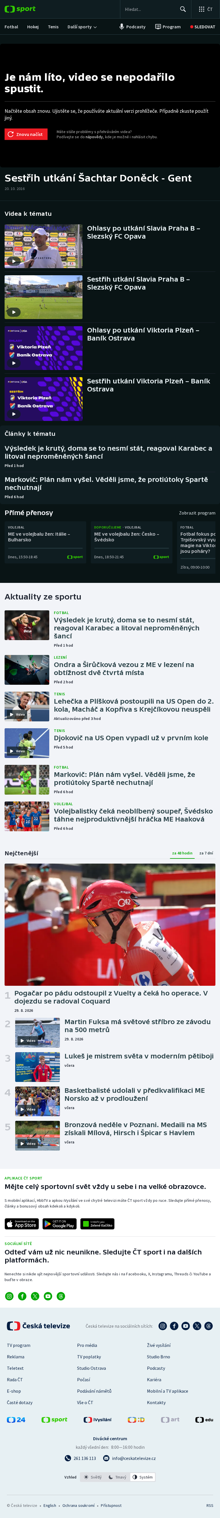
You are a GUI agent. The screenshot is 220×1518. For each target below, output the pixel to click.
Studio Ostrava (91, 1368)
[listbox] (118, 1477)
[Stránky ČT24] (16, 1421)
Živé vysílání (158, 1345)
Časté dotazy (19, 1402)
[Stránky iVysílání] (98, 1421)
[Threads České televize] (208, 1326)
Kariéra (154, 1379)
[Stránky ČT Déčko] (136, 1421)
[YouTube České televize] (185, 1326)
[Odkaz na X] (35, 1296)
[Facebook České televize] (174, 1326)
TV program (18, 1345)
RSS (210, 1505)
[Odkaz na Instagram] (9, 1296)
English (50, 1505)
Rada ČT (15, 1379)
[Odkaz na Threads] (61, 1296)
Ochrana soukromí (78, 1505)
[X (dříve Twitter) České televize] (197, 1326)
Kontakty (156, 1402)
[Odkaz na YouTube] (48, 1296)
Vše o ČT (85, 1402)
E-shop (14, 1391)
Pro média (87, 1345)
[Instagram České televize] (162, 1326)
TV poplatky (89, 1356)
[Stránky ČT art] (170, 1421)
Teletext (15, 1368)
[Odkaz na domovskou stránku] (29, 9)
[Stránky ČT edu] (204, 1421)
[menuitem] (11, 27)
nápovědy (94, 136)
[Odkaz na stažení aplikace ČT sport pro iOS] (22, 1224)
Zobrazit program (197, 512)
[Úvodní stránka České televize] (39, 1326)
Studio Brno (158, 1356)
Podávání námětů (94, 1391)
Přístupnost (111, 1505)
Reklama (15, 1356)
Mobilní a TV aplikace (167, 1391)
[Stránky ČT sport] (54, 1421)
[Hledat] (183, 9)
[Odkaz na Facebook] (22, 1296)
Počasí (83, 1379)
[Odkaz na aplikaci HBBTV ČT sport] (97, 1224)
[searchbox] (150, 9)
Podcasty (156, 1368)
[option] (93, 1477)
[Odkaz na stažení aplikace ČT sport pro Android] (59, 1224)
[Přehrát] (14, 261)
